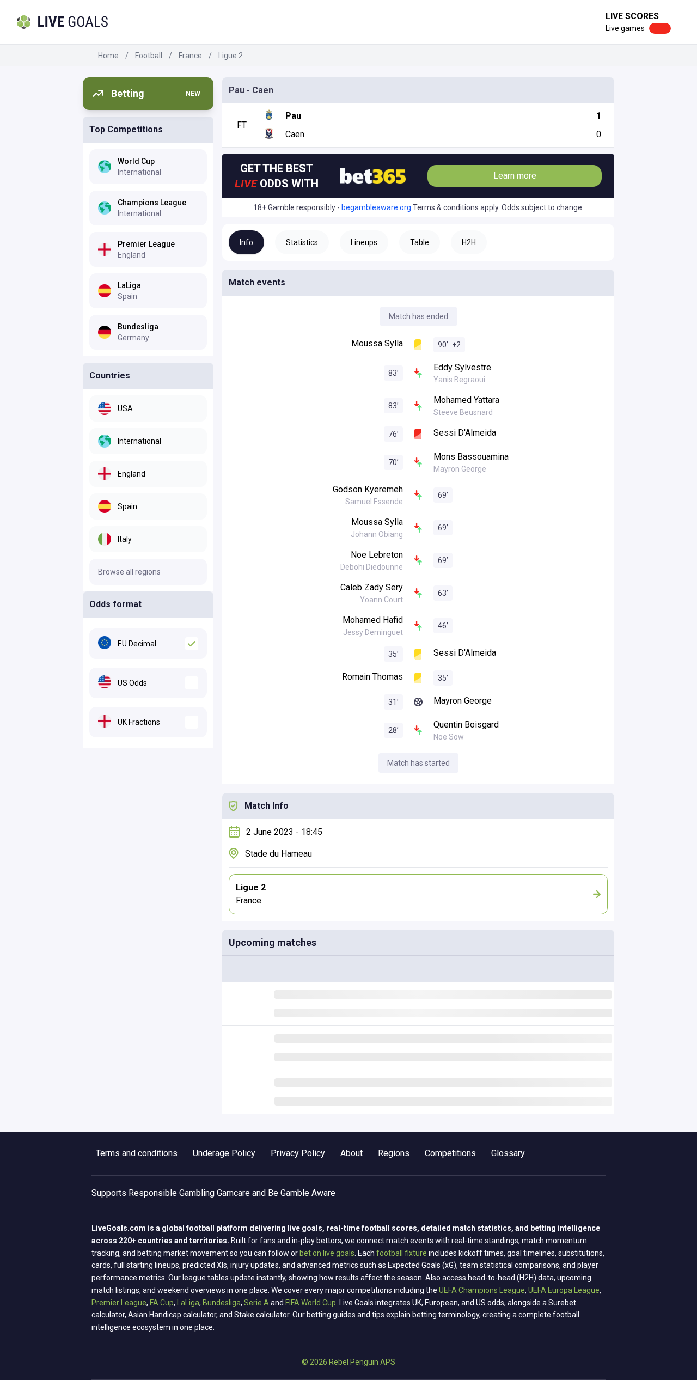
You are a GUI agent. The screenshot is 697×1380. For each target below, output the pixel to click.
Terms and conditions (137, 1153)
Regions (393, 1153)
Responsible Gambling (172, 1193)
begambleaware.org (376, 207)
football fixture (401, 1253)
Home (108, 55)
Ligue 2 (230, 55)
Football (148, 55)
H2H (469, 242)
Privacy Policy (298, 1153)
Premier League (118, 1302)
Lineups (364, 242)
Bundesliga (222, 1302)
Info (246, 242)
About (351, 1153)
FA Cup (162, 1302)
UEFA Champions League (482, 1290)
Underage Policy (224, 1153)
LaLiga (188, 1302)
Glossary (508, 1153)
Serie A (256, 1302)
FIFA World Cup (310, 1302)
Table (419, 242)
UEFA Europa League (564, 1290)
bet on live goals (326, 1253)
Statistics (302, 242)
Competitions (450, 1153)
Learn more (514, 175)
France (190, 55)
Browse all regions (129, 571)
